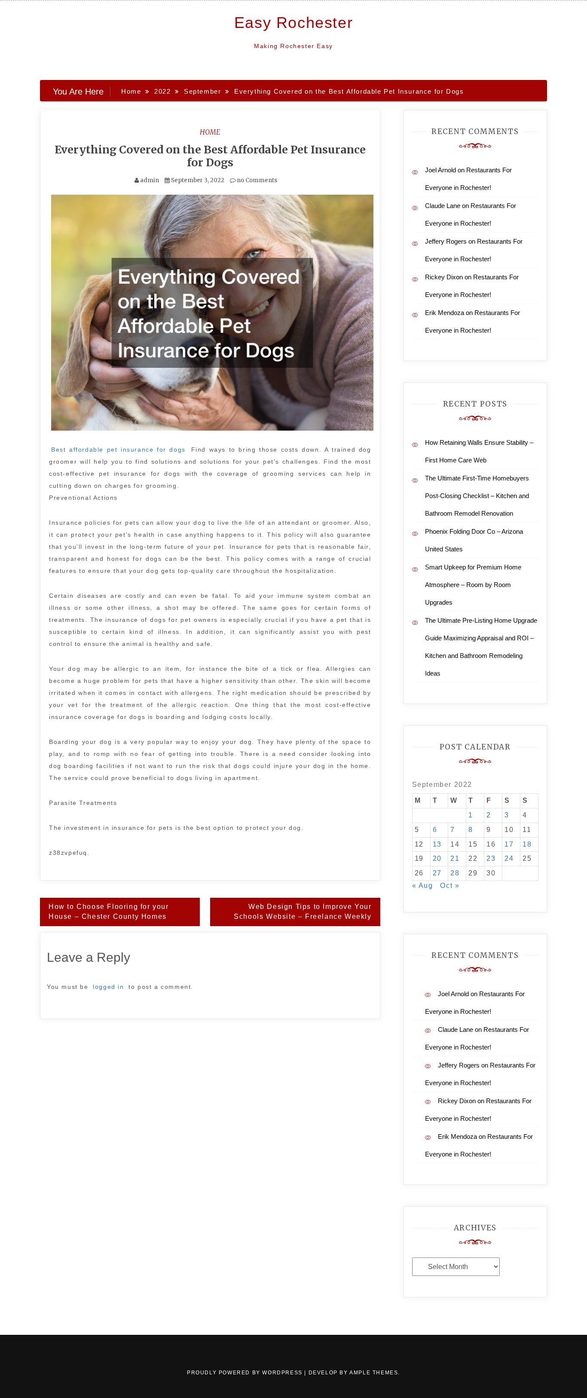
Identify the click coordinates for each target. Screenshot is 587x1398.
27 (437, 873)
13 (437, 844)
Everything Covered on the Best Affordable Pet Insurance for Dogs (210, 156)
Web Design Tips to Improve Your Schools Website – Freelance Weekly (302, 911)
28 (454, 873)
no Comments (256, 180)
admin (149, 180)
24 (509, 858)
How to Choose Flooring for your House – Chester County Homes (109, 911)
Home (210, 132)
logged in (108, 986)
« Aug (422, 885)
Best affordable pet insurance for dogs (118, 449)
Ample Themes (373, 1373)
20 (437, 858)
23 (490, 858)
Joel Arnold (440, 170)
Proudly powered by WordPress (245, 1373)
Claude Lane (442, 205)
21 (454, 858)
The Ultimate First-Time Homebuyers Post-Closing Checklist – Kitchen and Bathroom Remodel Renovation (477, 495)
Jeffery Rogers (446, 241)
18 (527, 844)
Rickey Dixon (444, 277)
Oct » (449, 885)
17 (509, 844)
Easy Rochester (293, 22)
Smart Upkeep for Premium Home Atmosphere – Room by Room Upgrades (473, 584)
